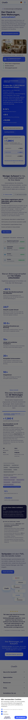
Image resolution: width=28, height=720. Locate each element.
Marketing (5, 714)
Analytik (5, 711)
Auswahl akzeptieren (7, 717)
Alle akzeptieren (20, 717)
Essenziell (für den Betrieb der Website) (13, 709)
